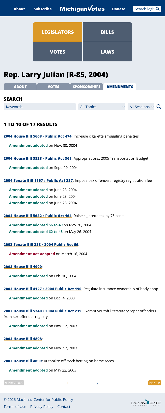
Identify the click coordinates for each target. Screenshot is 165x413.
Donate (118, 8)
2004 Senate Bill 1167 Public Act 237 (38, 180)
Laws (107, 51)
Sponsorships (86, 86)
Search (157, 9)
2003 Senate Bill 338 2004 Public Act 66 (41, 244)
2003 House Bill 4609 (23, 360)
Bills (107, 32)
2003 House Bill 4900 (23, 266)
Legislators (57, 32)
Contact (63, 406)
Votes (57, 51)
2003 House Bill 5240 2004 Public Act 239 (42, 310)
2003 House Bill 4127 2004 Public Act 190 (42, 288)
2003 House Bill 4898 (23, 338)
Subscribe (43, 8)
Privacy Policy (41, 406)
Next (153, 383)
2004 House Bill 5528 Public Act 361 (38, 158)
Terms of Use (15, 406)
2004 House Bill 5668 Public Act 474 (38, 136)
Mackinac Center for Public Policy (45, 399)
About (19, 8)
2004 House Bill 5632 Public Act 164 (38, 215)
